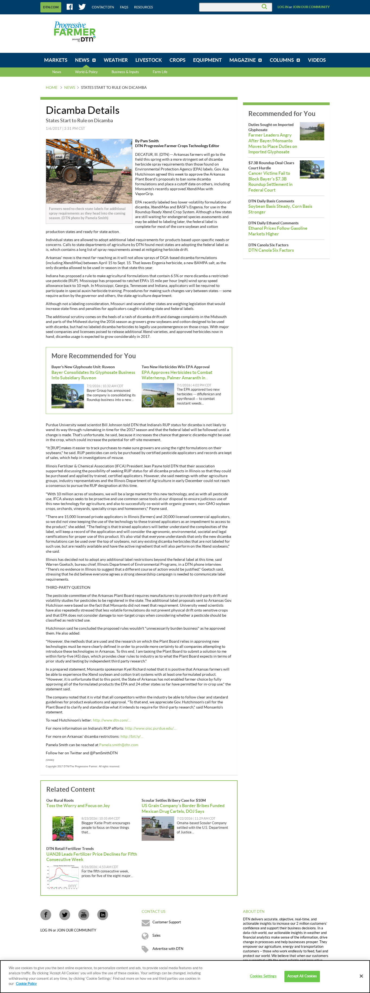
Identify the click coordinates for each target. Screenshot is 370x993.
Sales (156, 935)
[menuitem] (55, 60)
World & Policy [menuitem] (86, 72)
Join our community (311, 7)
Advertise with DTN (167, 949)
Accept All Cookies (302, 976)
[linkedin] (102, 914)
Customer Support (166, 922)
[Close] (361, 976)
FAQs (124, 7)
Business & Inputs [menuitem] (125, 72)
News (56, 72)
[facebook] (45, 914)
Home (51, 88)
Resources (143, 7)
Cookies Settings (263, 976)
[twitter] (64, 914)
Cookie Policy (26, 984)
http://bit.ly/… (132, 737)
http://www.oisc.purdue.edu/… (150, 728)
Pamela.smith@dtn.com (118, 745)
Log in (283, 7)
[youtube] (83, 914)
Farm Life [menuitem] (160, 72)
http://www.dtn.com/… (112, 720)
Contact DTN (103, 7)
